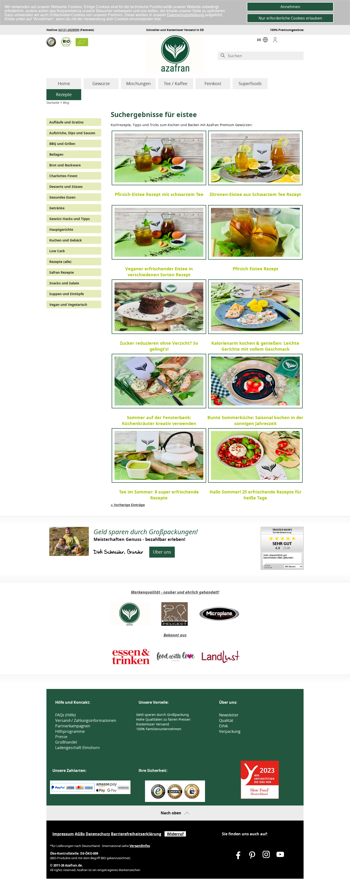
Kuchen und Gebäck (65, 240)
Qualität (226, 720)
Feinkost (213, 83)
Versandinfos (140, 846)
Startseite (52, 103)
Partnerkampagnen (72, 726)
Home (64, 83)
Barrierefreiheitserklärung (136, 834)
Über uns (162, 552)
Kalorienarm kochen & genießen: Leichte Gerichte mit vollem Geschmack (255, 346)
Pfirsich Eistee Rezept (255, 269)
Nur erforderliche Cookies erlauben (290, 18)
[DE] (265, 41)
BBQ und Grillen (62, 143)
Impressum (63, 834)
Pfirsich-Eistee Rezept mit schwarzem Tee (159, 194)
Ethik (223, 726)
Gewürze (101, 83)
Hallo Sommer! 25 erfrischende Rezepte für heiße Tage (255, 495)
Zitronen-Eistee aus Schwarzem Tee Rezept (255, 194)
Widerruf (175, 834)
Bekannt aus (175, 635)
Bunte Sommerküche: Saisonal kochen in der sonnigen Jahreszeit (255, 420)
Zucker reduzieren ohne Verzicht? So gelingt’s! (159, 346)
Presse (61, 736)
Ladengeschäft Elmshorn (77, 747)
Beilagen (56, 154)
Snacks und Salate (64, 283)
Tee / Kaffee (175, 83)
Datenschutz (98, 834)
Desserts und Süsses (66, 186)
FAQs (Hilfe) (65, 715)
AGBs (80, 834)
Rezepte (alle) (60, 261)
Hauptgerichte (61, 229)
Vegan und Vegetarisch (68, 304)
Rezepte (64, 94)
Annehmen (290, 6)
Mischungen (138, 83)
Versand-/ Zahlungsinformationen (85, 720)
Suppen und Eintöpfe (66, 294)
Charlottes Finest (63, 176)
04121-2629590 (68, 30)
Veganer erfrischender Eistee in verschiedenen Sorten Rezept (159, 272)
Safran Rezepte (61, 272)
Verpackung (229, 731)
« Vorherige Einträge (128, 505)
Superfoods (250, 83)
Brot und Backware (65, 165)
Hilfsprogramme (70, 731)
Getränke (57, 208)
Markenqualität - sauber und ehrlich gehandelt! (175, 592)
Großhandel (66, 742)
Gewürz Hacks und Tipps (69, 218)
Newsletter (229, 715)
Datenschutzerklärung (186, 14)
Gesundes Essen (62, 197)
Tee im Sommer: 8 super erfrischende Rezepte (159, 495)
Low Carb (57, 251)
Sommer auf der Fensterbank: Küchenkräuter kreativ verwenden (159, 420)
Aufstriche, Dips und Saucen (72, 133)
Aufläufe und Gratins (66, 122)
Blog (66, 103)
